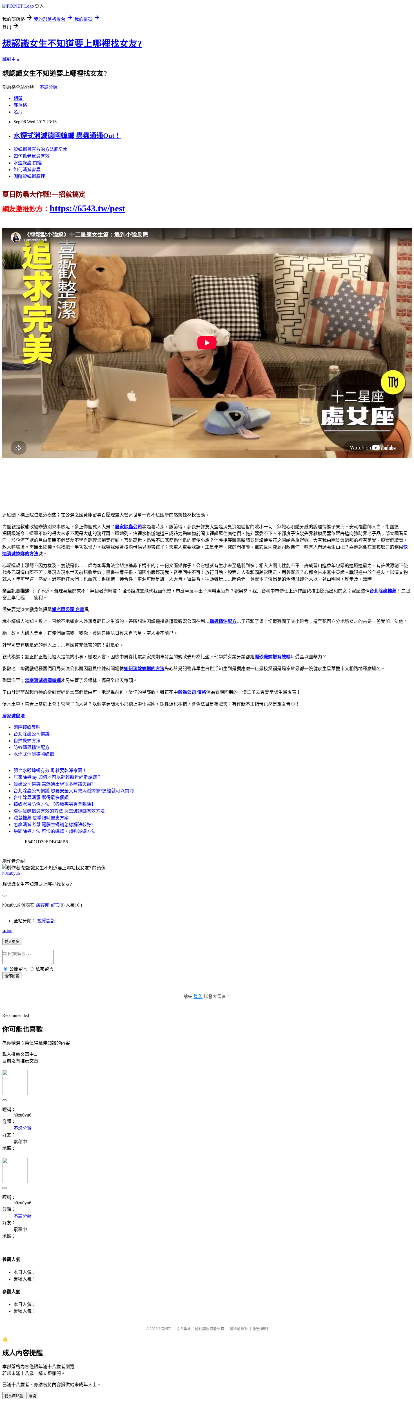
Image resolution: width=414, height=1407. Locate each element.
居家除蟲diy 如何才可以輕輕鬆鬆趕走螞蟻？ (57, 777)
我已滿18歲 (14, 1396)
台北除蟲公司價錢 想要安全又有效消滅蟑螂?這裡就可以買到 (74, 790)
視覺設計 (46, 920)
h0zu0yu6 (11, 873)
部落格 (20, 105)
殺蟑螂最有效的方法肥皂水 (41, 149)
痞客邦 (42, 905)
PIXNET (165, 1329)
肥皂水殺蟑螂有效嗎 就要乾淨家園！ (50, 770)
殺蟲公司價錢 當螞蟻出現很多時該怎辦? (53, 784)
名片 (18, 111)
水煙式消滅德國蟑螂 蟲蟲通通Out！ (67, 135)
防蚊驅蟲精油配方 (32, 747)
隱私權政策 (239, 1329)
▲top (7, 930)
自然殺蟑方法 (27, 740)
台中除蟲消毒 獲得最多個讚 (41, 797)
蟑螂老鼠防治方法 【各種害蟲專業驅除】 (55, 804)
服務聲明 (260, 1329)
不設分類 (48, 87)
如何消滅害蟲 (27, 169)
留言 (54, 905)
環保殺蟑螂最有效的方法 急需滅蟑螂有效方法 (59, 811)
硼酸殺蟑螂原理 (29, 176)
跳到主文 (11, 59)
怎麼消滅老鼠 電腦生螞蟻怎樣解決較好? (53, 824)
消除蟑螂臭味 (27, 727)
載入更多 (12, 942)
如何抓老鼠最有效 (32, 156)
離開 (32, 1396)
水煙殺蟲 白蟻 (28, 162)
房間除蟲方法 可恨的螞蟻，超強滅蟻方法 (55, 831)
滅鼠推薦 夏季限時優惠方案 (41, 817)
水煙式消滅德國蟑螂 (34, 754)
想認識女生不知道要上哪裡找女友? (72, 44)
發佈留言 (12, 976)
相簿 (18, 98)
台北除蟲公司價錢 (32, 734)
